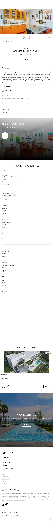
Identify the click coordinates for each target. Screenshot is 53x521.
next (28, 37)
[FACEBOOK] (3, 489)
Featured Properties (7, 479)
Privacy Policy (16, 515)
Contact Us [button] (26, 424)
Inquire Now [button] (26, 59)
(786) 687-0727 (5, 461)
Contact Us (4, 483)
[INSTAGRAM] (6, 489)
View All (47, 386)
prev (24, 37)
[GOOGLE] (18, 489)
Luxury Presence (13, 512)
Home (3, 474)
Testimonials (5, 481)
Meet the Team (5, 476)
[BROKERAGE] (14, 489)
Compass (28, 493)
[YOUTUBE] (10, 489)
